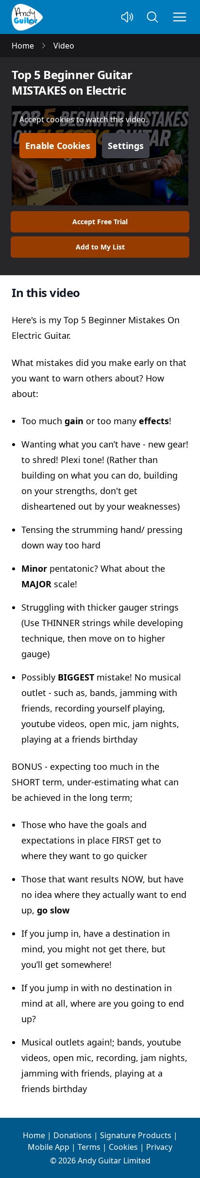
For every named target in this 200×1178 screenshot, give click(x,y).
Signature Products (135, 1135)
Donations (72, 1135)
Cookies (123, 1147)
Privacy (159, 1147)
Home (34, 1135)
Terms (89, 1147)
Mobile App (48, 1147)
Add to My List (100, 246)
